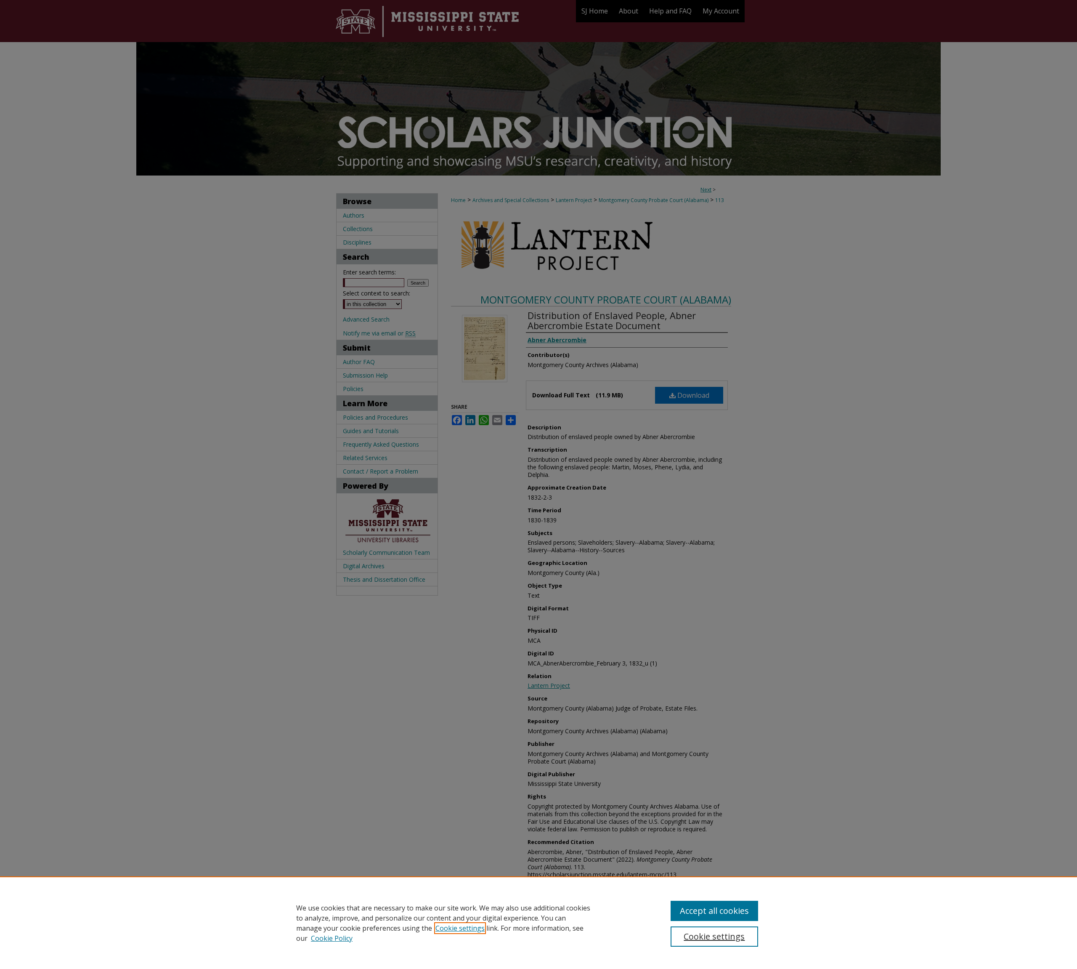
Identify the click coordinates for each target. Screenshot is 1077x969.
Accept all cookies (714, 910)
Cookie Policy (332, 938)
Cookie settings (460, 928)
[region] (538, 922)
